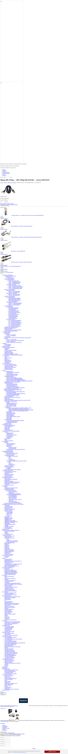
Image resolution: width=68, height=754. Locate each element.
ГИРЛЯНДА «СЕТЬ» (8, 517)
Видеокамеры (9, 276)
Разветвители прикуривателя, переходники (12, 646)
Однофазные (9, 467)
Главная (4, 169)
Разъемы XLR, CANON (9, 549)
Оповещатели (7, 348)
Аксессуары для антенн (9, 369)
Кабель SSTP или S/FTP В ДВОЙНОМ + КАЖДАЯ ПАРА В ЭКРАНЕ (19, 380)
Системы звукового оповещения (10, 350)
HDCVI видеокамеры (11, 290)
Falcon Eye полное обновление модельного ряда (9, 705)
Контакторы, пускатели (9, 465)
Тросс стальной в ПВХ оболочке (11, 619)
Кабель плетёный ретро (11, 443)
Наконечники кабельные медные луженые (12, 596)
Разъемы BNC (7, 543)
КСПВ (8, 402)
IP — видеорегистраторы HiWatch (15, 320)
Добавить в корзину (14, 204)
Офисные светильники (13, 491)
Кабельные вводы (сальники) (10, 597)
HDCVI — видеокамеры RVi (14, 292)
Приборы (6, 349)
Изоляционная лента (8, 602)
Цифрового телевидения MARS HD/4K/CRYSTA (16, 387)
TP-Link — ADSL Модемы (11, 339)
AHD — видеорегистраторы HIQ (15, 285)
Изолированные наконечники (8, 477)
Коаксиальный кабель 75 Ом (12, 384)
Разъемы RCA (7, 545)
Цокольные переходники (9, 474)
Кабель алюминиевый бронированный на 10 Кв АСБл (19, 408)
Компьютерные (9, 433)
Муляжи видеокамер (8, 328)
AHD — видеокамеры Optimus (14, 282)
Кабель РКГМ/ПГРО (10, 415)
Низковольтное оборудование (8, 451)
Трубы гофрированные (9, 426)
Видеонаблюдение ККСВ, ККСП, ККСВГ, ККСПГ (16, 393)
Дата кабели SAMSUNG (9, 656)
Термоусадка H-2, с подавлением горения (12, 622)
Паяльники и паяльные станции (10, 592)
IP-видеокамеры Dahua (13, 315)
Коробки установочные (9, 440)
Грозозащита (7, 553)
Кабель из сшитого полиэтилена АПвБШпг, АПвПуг (18, 410)
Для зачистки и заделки (9, 581)
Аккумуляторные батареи (9, 626)
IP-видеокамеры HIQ (13, 313)
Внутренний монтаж (12, 447)
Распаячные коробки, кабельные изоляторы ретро (16, 449)
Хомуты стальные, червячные (10, 613)
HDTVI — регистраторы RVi (14, 304)
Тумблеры (6, 533)
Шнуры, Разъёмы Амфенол (10, 566)
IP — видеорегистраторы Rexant (15, 326)
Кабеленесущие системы (7, 424)
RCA (8, 538)
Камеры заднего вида (8, 661)
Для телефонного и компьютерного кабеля (12, 583)
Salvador (6, 442)
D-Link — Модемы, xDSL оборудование (14, 342)
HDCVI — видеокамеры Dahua (14, 291)
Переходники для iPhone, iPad (10, 644)
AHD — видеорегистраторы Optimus (15, 287)
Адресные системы (8, 351)
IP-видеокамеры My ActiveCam (14, 312)
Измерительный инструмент (10, 589)
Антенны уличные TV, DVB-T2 (10, 364)
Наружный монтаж (12, 448)
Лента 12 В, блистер (12, 498)
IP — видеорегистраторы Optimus (15, 324)
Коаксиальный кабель (9, 382)
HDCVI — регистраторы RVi (14, 295)
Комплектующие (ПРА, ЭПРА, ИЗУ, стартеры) (13, 503)
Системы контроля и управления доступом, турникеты (13, 354)
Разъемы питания (8, 552)
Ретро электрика (5, 441)
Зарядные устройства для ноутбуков (11, 635)
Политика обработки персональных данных (17, 733)
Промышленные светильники (14, 493)
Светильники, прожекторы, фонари (11, 487)
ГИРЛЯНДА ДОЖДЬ (8, 518)
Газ (5, 600)
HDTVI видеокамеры (11, 297)
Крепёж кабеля (7, 598)
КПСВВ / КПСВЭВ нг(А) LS (12, 403)
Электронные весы (8, 687)
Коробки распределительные (10, 425)
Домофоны (5, 343)
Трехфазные (9, 468)
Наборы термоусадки (8, 624)
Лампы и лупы (7, 682)
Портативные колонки (9, 645)
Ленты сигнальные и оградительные (11, 604)
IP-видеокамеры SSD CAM (14, 310)
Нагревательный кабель (9, 399)
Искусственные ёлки (8, 528)
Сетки (8, 514)
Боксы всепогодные (8, 476)
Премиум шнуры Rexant (12, 182)
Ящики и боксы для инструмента (11, 590)
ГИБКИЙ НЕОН (8, 519)
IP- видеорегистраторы (11, 319)
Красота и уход (7, 676)
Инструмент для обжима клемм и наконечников (13, 584)
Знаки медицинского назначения (11, 673)
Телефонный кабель (8, 419)
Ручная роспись (9, 450)
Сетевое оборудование (7, 331)
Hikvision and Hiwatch (4, 720)
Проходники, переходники (12, 434)
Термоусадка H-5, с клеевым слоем (11, 623)
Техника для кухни (8, 677)
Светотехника (5, 485)
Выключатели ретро (10, 444)
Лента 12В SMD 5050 (13, 496)
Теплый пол (5, 667)
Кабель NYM (9, 411)
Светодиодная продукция (9, 489)
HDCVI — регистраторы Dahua (14, 294)
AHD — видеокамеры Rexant (14, 283)
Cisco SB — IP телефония (11, 334)
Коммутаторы (7, 332)
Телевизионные (9, 436)
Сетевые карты (7, 336)
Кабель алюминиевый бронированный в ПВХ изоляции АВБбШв (21, 409)
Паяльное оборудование (9, 593)
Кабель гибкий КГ (10, 414)
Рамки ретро (9, 446)
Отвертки (6, 579)
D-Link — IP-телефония (11, 335)
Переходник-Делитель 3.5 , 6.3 (12, 541)
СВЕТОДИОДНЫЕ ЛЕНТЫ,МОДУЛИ (14, 494)
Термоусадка (5, 620)
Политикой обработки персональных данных (19, 752)
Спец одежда (7, 616)
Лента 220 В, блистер (13, 501)
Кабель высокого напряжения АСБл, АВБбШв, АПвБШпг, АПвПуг (19, 407)
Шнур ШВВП (9, 418)
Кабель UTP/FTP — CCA (11, 377)
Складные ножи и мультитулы (10, 578)
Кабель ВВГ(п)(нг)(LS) (11, 412)
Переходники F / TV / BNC (10, 535)
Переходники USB (8, 536)
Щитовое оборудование (9, 452)
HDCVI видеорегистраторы (12, 293)
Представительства (6, 173)
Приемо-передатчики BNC (9, 542)
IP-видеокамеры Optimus (13, 316)
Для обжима (7, 582)
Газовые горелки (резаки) (9, 576)
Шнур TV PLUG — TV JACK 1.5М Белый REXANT (11, 266)
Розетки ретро (9, 445)
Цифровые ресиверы (8, 368)
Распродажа (5, 171)
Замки (6, 356)
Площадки (6, 608)
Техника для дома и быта (7, 674)
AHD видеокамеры (10, 279)
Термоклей (7, 618)
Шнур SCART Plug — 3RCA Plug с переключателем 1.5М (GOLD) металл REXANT (26, 237)
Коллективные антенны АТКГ (10, 367)
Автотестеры (7, 568)
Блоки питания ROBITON (9, 633)
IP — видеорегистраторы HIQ (14, 321)
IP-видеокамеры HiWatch (13, 308)
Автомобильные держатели (10, 650)
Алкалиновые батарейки (9, 627)
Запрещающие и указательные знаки (11, 669)
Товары (1, 182)
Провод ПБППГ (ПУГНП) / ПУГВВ (13, 416)
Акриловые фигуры (8, 506)
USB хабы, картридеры (9, 649)
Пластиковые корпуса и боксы (12, 453)
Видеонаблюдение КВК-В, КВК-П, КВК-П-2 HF (15, 391)
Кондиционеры (5, 666)
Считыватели (7, 362)
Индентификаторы (8, 357)
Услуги (4, 174)
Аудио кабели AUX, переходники (11, 653)
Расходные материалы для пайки (11, 594)
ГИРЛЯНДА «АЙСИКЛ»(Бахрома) (11, 521)
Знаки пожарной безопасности (10, 671)
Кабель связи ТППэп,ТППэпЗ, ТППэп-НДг (13, 397)
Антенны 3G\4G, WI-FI (9, 366)
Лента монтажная (8, 599)
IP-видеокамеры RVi (12, 317)
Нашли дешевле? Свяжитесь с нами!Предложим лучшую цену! (7, 204)
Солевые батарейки (8, 629)
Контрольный (7, 398)
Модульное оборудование (9, 455)
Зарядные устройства (8, 662)
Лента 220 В (11, 500)
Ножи (6, 577)
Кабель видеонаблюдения (9, 390)
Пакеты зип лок (7, 605)
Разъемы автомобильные (9, 551)
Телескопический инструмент (10, 580)
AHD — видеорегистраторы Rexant (15, 288)
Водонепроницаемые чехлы (10, 654)
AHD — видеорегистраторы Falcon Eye (16, 286)
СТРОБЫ (6, 525)
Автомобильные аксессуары (8, 659)
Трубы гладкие (7, 427)
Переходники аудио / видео (10, 537)
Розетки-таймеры (8, 685)
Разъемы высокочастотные (9, 550)
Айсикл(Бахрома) (10, 511)
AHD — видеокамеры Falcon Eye (15, 281)
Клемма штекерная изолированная (11, 479)
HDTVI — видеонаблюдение (10, 296)
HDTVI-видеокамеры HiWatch (14, 299)
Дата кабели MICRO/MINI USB (10, 655)
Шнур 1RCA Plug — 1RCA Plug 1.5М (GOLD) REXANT (21, 262)
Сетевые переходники (9, 472)
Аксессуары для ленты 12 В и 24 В (15, 499)
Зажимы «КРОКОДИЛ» (9, 554)
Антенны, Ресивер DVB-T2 (8, 363)
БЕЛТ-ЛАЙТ (7, 516)
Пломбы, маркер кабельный (10, 607)
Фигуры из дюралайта (9, 509)
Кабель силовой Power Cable (12, 375)
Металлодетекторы (8, 360)
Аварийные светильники (9, 488)
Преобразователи (8, 361)
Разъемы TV (7, 547)
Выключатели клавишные (9, 531)
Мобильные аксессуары (7, 636)
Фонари (6, 686)
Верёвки (6, 615)
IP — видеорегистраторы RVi (14, 325)
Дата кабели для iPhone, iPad (10, 657)
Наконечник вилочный (9, 481)
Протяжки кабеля (8, 610)
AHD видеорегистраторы (11, 284)
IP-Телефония (7, 333)
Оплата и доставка (6, 172)
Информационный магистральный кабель (12, 381)
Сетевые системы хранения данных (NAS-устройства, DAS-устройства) (18, 337)
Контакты (4, 175)
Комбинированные (10, 432)
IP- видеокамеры (10, 306)
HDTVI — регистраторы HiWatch (15, 303)
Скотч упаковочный (8, 611)
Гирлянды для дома (8, 510)
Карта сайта (5, 730)
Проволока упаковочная (9, 609)
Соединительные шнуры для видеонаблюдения (13, 563)
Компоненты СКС (6, 529)
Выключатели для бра (9, 475)
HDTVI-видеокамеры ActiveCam (15, 300)
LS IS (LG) (11, 458)
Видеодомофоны (8, 344)
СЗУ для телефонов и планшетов (11, 640)
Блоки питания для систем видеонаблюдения (13, 329)
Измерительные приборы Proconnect (11, 572)
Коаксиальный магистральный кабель (11, 388)
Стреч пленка (7, 617)
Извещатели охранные (9, 352)
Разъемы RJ (7, 546)
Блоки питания (7, 634)
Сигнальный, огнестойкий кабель (11, 401)
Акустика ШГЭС (10, 373)
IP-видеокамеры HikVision (13, 307)
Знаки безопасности (6, 668)
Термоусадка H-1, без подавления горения (12, 621)
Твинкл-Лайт (9, 515)
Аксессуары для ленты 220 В (14, 502)
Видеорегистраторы (10, 277)
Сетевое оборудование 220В (8, 470)
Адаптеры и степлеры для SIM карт (11, 652)
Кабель (4, 370)
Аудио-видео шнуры (8, 559)
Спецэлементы (7, 630)
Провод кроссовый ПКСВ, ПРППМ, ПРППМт (15, 420)
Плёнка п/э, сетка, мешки (9, 606)
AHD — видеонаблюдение (9, 278)
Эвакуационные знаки (9, 672)
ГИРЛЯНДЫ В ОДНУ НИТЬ (10, 520)
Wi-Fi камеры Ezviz (12, 309)
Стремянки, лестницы (9, 587)
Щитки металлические (11, 454)
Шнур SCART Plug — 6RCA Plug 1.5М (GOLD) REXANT (21, 226)
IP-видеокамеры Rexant (13, 318)
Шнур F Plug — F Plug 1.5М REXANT (18, 251)
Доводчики (7, 355)
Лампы (6, 486)
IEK (9, 462)
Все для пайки (5, 591)
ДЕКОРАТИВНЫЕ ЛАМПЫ (10, 524)
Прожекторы (11, 492)
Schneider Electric (12, 459)
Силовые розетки (10, 435)
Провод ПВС (9, 417)
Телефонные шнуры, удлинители (11, 564)
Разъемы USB (7, 548)
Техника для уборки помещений (10, 678)
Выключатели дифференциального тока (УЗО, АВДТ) (16, 460)
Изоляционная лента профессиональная (12, 603)
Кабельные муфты (8, 423)
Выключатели (7, 438)
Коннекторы (7, 473)
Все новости (2, 723)
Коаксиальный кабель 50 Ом (12, 383)
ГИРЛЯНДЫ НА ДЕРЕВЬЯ (10, 522)
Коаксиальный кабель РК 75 (12, 385)
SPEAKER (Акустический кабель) (13, 372)
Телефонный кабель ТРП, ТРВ (12, 421)
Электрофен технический (9, 588)
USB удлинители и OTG (9, 648)
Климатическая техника (9, 675)
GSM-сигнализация (6, 346)
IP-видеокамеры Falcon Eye (14, 314)
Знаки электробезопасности (10, 670)
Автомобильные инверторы (10, 651)
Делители (6, 557)
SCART (8, 539)
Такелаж (6, 614)
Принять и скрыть (52, 751)
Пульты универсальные (9, 684)
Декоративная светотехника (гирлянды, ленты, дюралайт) (13, 504)
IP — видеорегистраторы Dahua (14, 323)
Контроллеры (7, 359)
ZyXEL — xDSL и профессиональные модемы (15, 340)
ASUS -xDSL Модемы (11, 341)
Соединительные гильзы (9, 484)
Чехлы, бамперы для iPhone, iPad (11, 643)
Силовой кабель (8, 406)
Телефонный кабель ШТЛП (12, 422)
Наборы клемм (7, 480)
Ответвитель (7, 483)
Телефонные (9, 437)
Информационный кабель (9, 376)
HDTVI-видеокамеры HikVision (14, 298)
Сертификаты (5, 726)
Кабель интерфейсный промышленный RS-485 (13, 389)
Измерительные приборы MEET (10, 571)
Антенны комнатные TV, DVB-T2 (11, 365)
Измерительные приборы (7, 567)
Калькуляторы (7, 688)
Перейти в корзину (9, 272)
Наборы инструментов (9, 585)
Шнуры (5, 182)
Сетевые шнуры (8, 562)
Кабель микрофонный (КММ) (12, 374)
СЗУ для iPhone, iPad (8, 639)
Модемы (6, 338)
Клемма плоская (8, 478)
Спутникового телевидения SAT (13, 386)
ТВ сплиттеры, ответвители (8, 555)
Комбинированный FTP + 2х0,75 (13, 395)
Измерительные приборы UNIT (10, 573)
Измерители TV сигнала (9, 569)
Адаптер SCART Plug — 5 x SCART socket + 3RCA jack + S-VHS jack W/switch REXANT (27, 215)
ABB (10, 461)
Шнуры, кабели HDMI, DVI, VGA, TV (12, 565)
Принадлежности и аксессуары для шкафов (12, 469)
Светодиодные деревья (9, 507)
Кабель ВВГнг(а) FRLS (11, 413)
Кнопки (6, 358)
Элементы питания (6, 625)
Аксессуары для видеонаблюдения (11, 330)
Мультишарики (9, 513)
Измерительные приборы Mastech (11, 570)
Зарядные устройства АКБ (9, 631)
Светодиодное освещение (11, 490)
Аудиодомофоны (8, 345)
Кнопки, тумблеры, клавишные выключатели (11, 530)
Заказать (34, 748)
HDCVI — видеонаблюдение (10, 289)
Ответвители (7, 556)
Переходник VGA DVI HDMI (12, 540)
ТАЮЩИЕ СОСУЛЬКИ (9, 526)
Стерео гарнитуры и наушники (10, 641)
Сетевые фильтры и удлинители (10, 471)
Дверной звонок (8, 681)
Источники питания (6, 632)
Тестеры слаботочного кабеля (10, 574)
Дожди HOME (9, 512)
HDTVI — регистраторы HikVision (15, 302)
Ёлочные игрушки (8, 527)
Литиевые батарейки (8, 628)
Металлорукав (7, 428)
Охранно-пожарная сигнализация (9, 347)
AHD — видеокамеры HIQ (14, 280)
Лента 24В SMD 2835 (13, 495)
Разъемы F (6, 544)
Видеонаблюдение (11, 732)
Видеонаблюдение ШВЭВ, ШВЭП (13, 394)
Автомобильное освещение (10, 660)
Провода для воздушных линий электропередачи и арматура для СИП (17, 400)
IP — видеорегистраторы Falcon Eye (15, 322)
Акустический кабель (9, 371)
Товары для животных (9, 679)
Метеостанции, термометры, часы (11, 683)
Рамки (6, 439)
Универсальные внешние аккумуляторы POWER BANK (15, 642)
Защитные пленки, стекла (9, 658)
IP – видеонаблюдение (9, 305)
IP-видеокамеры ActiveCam (14, 311)
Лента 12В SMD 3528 (13, 497)
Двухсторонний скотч (9, 601)
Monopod (6, 647)
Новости (4, 170)
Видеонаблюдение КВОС (11, 392)
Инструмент (5, 575)
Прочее (6, 665)
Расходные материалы (7, 595)
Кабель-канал (7, 429)
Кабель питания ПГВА (9, 396)
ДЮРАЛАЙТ (7, 523)
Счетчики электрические (9, 466)
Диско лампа (7, 505)
